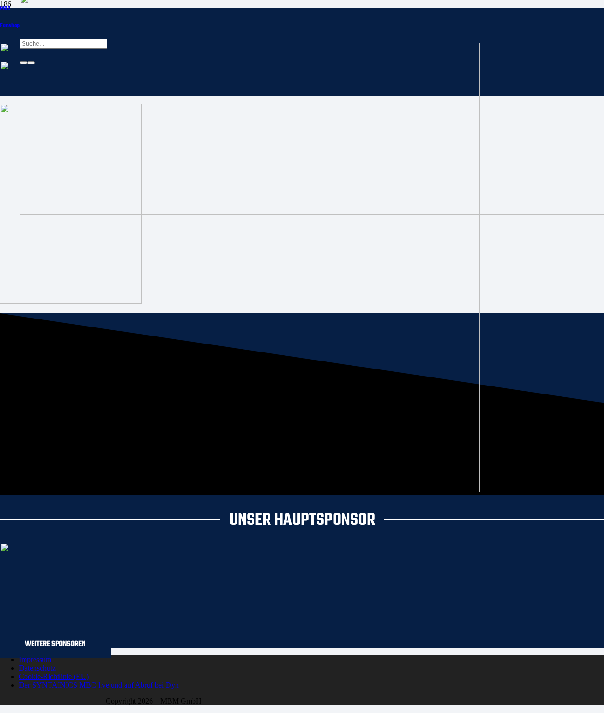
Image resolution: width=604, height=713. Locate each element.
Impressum (35, 659)
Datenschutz (37, 668)
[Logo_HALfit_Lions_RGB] (241, 512)
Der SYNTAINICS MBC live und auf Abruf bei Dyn (99, 685)
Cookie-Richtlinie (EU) (54, 676)
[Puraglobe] (113, 634)
